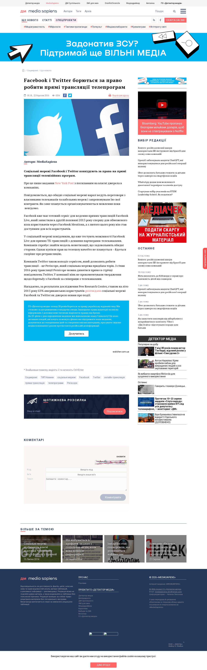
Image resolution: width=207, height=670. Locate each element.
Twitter (96, 377)
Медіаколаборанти (117, 27)
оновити (120, 456)
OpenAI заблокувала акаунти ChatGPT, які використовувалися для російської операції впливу (162, 163)
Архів (88, 11)
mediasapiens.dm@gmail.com (168, 592)
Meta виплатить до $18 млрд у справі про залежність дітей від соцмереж (160, 277)
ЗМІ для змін (92, 3)
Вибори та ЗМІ (84, 611)
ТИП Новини (47, 377)
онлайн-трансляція (114, 377)
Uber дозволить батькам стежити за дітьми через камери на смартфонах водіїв (161, 174)
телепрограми (55, 383)
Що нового (30, 20)
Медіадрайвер (133, 3)
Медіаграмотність (35, 27)
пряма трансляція (34, 383)
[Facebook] (65, 95)
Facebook (84, 377)
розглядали (93, 291)
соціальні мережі (66, 377)
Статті (47, 20)
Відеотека (82, 609)
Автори (68, 11)
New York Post (64, 183)
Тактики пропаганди (76, 27)
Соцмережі (32, 70)
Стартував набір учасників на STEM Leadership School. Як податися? (157, 193)
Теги (78, 11)
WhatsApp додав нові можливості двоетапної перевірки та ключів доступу (160, 183)
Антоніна (150, 3)
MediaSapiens (52, 3)
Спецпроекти (66, 20)
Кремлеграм (139, 27)
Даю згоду (103, 665)
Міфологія (55, 27)
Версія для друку (120, 95)
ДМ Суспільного (72, 3)
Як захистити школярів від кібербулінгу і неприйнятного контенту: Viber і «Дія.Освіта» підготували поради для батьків (160, 323)
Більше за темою (37, 529)
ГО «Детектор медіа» (171, 3)
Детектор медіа (32, 3)
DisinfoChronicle (112, 3)
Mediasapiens (84, 598)
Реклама (82, 583)
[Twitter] (70, 95)
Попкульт (97, 27)
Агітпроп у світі (158, 27)
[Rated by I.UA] (96, 634)
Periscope (72, 383)
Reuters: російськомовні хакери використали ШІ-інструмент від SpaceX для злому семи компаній (161, 150)
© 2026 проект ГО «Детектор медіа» (165, 589)
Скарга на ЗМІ (175, 20)
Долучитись (76, 333)
